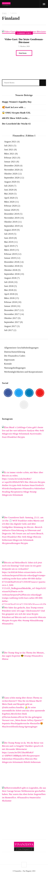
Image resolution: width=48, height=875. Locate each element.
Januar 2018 (10, 306)
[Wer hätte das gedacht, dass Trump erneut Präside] (24, 628)
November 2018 (11, 266)
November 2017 (11, 314)
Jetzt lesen (23, 53)
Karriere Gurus (24, 33)
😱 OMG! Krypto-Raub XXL (16, 112)
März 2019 (9, 250)
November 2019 (11, 218)
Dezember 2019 (11, 214)
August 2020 (10, 182)
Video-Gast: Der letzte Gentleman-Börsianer (24, 41)
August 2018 (10, 278)
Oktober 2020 (10, 173)
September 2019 (11, 226)
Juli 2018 (8, 282)
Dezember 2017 (11, 310)
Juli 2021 (8, 145)
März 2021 (9, 153)
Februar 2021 (10, 157)
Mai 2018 (8, 290)
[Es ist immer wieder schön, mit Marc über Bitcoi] (24, 493)
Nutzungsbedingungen (15, 368)
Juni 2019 (8, 238)
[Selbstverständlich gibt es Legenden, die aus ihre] (24, 808)
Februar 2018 (10, 302)
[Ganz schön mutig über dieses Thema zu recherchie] (24, 718)
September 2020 (11, 177)
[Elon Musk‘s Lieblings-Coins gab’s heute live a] (24, 448)
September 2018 (11, 274)
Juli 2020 (8, 185)
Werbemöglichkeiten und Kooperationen (23, 372)
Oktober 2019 (10, 222)
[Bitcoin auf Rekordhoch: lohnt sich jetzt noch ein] (24, 583)
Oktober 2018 (10, 270)
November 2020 (11, 169)
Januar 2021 (10, 161)
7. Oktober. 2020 (24, 46)
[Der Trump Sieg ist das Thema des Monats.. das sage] (24, 673)
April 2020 (9, 198)
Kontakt (8, 363)
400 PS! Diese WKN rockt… (16, 118)
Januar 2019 (10, 258)
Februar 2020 (10, 206)
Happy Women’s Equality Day (17, 102)
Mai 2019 (8, 242)
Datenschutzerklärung (14, 352)
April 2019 (9, 246)
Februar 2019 (10, 254)
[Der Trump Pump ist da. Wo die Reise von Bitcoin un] (24, 763)
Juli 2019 (8, 234)
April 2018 (9, 294)
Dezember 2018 (11, 262)
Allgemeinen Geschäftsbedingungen (21, 347)
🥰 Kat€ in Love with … (14, 107)
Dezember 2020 (11, 165)
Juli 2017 (8, 330)
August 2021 (10, 141)
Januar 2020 (10, 210)
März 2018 (9, 298)
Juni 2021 (8, 149)
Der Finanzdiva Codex (14, 356)
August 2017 (10, 326)
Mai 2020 (8, 193)
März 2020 (9, 202)
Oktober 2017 (10, 318)
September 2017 (11, 322)
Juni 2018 (8, 286)
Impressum (9, 360)
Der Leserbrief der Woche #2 (16, 123)
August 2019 (10, 230)
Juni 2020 (8, 189)
